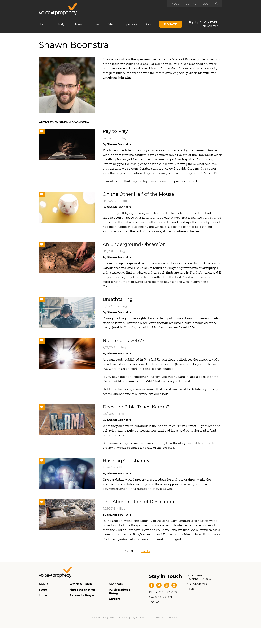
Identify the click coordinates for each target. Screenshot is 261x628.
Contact (191, 3)
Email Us (154, 601)
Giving (150, 24)
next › (145, 551)
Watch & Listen (81, 584)
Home (43, 24)
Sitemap (123, 617)
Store (112, 24)
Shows (78, 24)
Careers (114, 599)
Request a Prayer (82, 595)
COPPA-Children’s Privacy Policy (99, 617)
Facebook (151, 585)
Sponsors (131, 24)
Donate (170, 24)
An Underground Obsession (134, 244)
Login (206, 3)
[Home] (58, 9)
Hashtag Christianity (126, 460)
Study (60, 24)
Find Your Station (82, 589)
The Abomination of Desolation (138, 501)
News (95, 24)
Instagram (174, 585)
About (176, 3)
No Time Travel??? (124, 340)
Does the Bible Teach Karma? (136, 407)
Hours (190, 588)
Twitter (159, 585)
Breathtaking (118, 299)
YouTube (166, 585)
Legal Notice (137, 617)
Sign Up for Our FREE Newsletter (203, 24)
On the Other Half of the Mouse (138, 194)
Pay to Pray (115, 131)
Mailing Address (197, 583)
